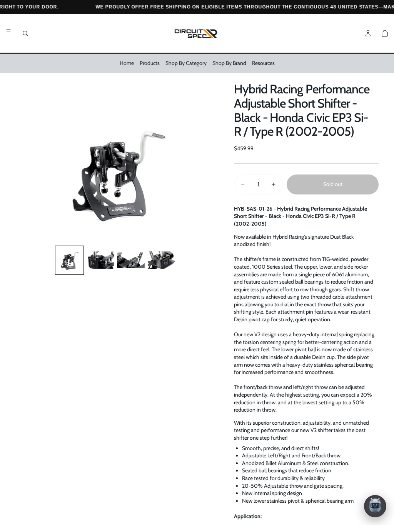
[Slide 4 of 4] (161, 260)
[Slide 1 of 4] (69, 260)
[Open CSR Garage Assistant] (375, 506)
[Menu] (8, 31)
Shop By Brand (229, 63)
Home (127, 63)
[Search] (25, 33)
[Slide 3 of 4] (131, 260)
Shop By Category (186, 63)
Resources (263, 63)
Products (150, 63)
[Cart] (384, 33)
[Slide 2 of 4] (100, 260)
